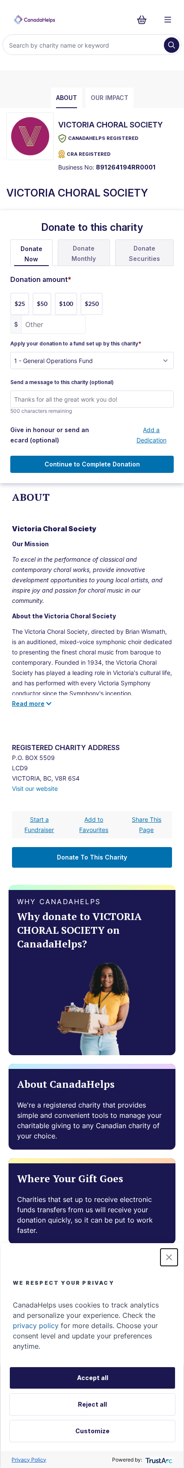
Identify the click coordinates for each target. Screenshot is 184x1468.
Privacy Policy (29, 1459)
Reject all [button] (92, 1404)
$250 (91, 303)
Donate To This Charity (92, 857)
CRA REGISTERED (88, 154)
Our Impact (109, 97)
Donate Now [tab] (31, 254)
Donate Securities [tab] (144, 253)
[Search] (171, 45)
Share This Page (146, 824)
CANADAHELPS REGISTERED (103, 138)
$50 (42, 303)
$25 (20, 303)
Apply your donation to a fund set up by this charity (75, 344)
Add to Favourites (93, 824)
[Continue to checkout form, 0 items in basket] (144, 20)
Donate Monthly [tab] (83, 253)
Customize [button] (92, 1431)
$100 (66, 303)
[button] (169, 1257)
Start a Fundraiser (39, 824)
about (66, 97)
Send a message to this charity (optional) (62, 382)
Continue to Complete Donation (92, 464)
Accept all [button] (92, 1377)
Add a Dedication (151, 435)
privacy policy (36, 1325)
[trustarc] (158, 1460)
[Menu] (168, 20)
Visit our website (35, 788)
